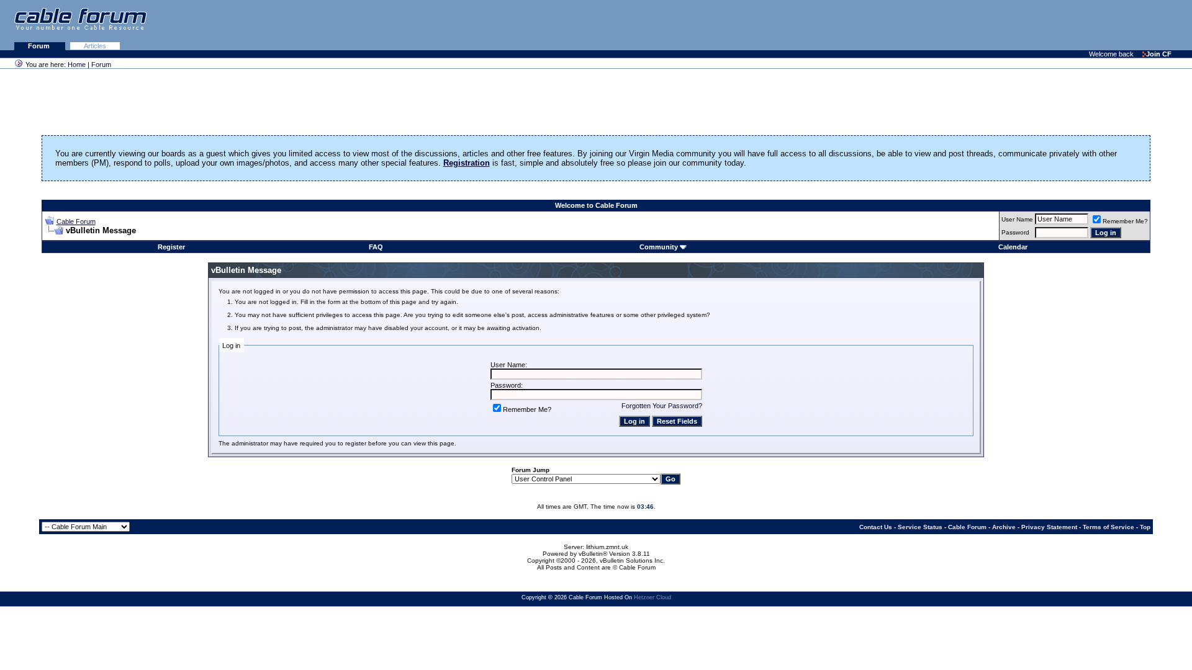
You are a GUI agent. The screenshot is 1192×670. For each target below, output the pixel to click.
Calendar (1012, 247)
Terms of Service (1108, 527)
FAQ (376, 247)
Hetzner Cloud (652, 597)
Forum (40, 46)
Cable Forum (76, 221)
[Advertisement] (1040, 24)
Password (1015, 232)
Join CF (1159, 54)
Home (77, 64)
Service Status (920, 527)
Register (171, 247)
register (355, 443)
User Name (1017, 219)
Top (1145, 527)
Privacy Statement (1049, 527)
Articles (95, 46)
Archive (1004, 527)
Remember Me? (1125, 221)
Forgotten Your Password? (661, 405)
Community (658, 247)
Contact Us (875, 527)
